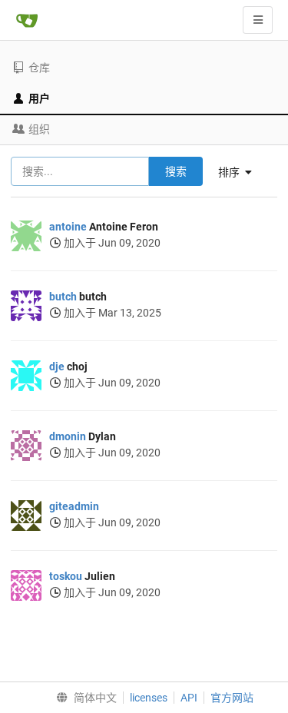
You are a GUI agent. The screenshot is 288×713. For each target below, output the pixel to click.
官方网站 (231, 697)
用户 (39, 98)
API (188, 697)
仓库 (39, 67)
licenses (148, 697)
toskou (65, 576)
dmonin (67, 436)
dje (57, 366)
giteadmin (74, 506)
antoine (68, 227)
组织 (39, 129)
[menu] (82, 697)
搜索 (176, 171)
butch (63, 296)
